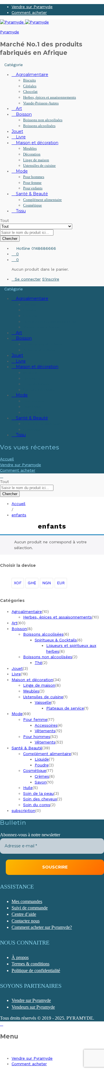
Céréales (29, 86)
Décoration (31, 154)
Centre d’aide (24, 914)
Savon (41, 782)
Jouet (17, 131)
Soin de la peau (38, 793)
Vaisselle (43, 702)
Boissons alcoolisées (39, 126)
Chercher (9, 238)
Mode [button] (21, 171)
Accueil (7, 459)
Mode (17, 713)
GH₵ (32, 582)
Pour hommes (33, 177)
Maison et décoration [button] (36, 142)
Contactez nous (26, 920)
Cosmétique (32, 205)
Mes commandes (27, 901)
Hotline (23, 248)
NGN (46, 582)
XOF (18, 582)
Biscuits (29, 80)
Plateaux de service (65, 708)
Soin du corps (36, 804)
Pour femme (32, 182)
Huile (28, 787)
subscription (23, 810)
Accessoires (46, 725)
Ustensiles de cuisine (39, 165)
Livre (20, 137)
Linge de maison (36, 160)
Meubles (30, 148)
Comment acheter (29, 12)
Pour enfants (32, 188)
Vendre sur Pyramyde (32, 6)
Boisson (19, 628)
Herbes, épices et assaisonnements (49, 97)
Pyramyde (9, 32)
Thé (38, 662)
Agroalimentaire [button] (31, 74)
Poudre (42, 765)
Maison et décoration (32, 679)
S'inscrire (50, 279)
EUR (61, 582)
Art (18, 108)
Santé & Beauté (27, 748)
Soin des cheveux (40, 799)
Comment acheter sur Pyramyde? (42, 927)
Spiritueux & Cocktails (56, 640)
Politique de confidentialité (36, 970)
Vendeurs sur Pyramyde (33, 1007)
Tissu (20, 211)
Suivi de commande (30, 907)
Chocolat (30, 91)
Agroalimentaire (27, 611)
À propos (20, 957)
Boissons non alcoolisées (42, 120)
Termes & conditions (30, 963)
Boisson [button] (23, 114)
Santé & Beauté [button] (31, 193)
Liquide (42, 759)
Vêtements (45, 730)
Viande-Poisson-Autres (41, 103)
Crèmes (42, 776)
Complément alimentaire (42, 200)
